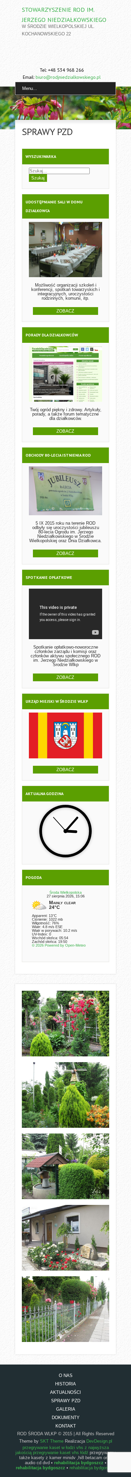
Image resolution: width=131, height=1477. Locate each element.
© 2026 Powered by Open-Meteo (59, 945)
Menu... (29, 88)
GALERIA (65, 1409)
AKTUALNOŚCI (65, 1392)
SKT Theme (51, 1441)
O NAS (66, 1375)
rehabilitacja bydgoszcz (92, 1467)
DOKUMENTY (66, 1417)
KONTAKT (65, 1426)
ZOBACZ (65, 311)
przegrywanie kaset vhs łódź (60, 1452)
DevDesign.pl (99, 1441)
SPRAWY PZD (65, 1400)
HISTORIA (65, 1383)
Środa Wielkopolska (65, 892)
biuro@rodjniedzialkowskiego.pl (68, 77)
